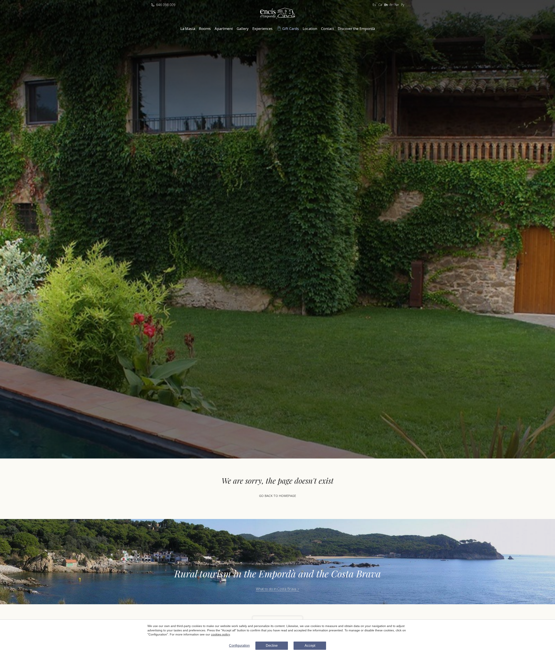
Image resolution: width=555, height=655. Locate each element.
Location (310, 28)
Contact (327, 28)
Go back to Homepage (277, 496)
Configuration (239, 645)
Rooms (205, 28)
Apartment (224, 28)
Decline (272, 645)
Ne (397, 5)
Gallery (242, 28)
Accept (310, 645)
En (386, 5)
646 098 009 (165, 4)
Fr (391, 5)
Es (374, 5)
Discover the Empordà (356, 28)
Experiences (262, 28)
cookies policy (220, 634)
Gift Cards (290, 28)
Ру (402, 5)
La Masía (187, 28)
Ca (380, 5)
